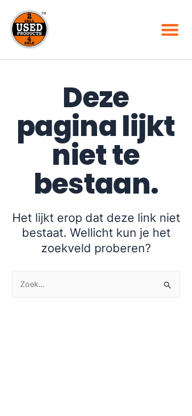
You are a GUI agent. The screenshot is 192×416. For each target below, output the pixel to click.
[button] (170, 29)
